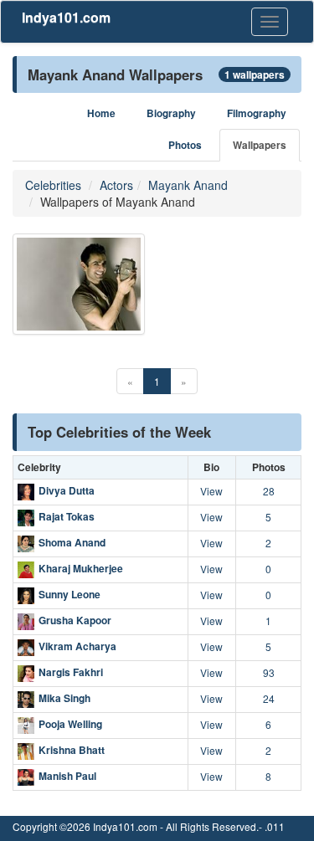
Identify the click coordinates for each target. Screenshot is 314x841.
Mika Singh (64, 697)
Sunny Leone (69, 594)
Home (101, 113)
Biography (171, 113)
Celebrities (53, 185)
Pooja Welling (70, 723)
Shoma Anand (72, 542)
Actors (116, 185)
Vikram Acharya (77, 646)
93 (269, 672)
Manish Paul (67, 775)
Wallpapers (259, 145)
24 (269, 698)
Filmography (256, 113)
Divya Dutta (67, 490)
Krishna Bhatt (72, 749)
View (211, 491)
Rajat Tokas (67, 516)
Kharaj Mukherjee (81, 568)
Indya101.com (66, 17)
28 (269, 491)
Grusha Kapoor (75, 620)
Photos (185, 145)
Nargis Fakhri (71, 671)
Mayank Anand (188, 185)
